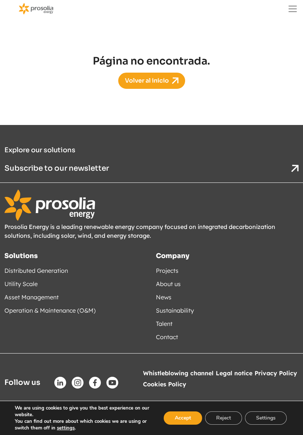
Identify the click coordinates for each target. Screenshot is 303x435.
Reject (223, 417)
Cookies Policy (164, 384)
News (163, 297)
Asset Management (31, 297)
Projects (167, 270)
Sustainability (175, 310)
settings (66, 428)
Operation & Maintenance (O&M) (50, 310)
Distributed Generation (36, 270)
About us (168, 284)
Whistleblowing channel (178, 373)
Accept (183, 417)
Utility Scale (21, 284)
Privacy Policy (276, 373)
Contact (167, 337)
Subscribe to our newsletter (57, 168)
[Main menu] (292, 8)
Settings (266, 417)
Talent (164, 323)
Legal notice (234, 373)
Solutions (21, 256)
